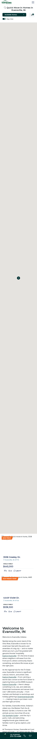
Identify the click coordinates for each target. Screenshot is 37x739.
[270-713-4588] (24, 735)
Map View (10, 19)
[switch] (4, 19)
